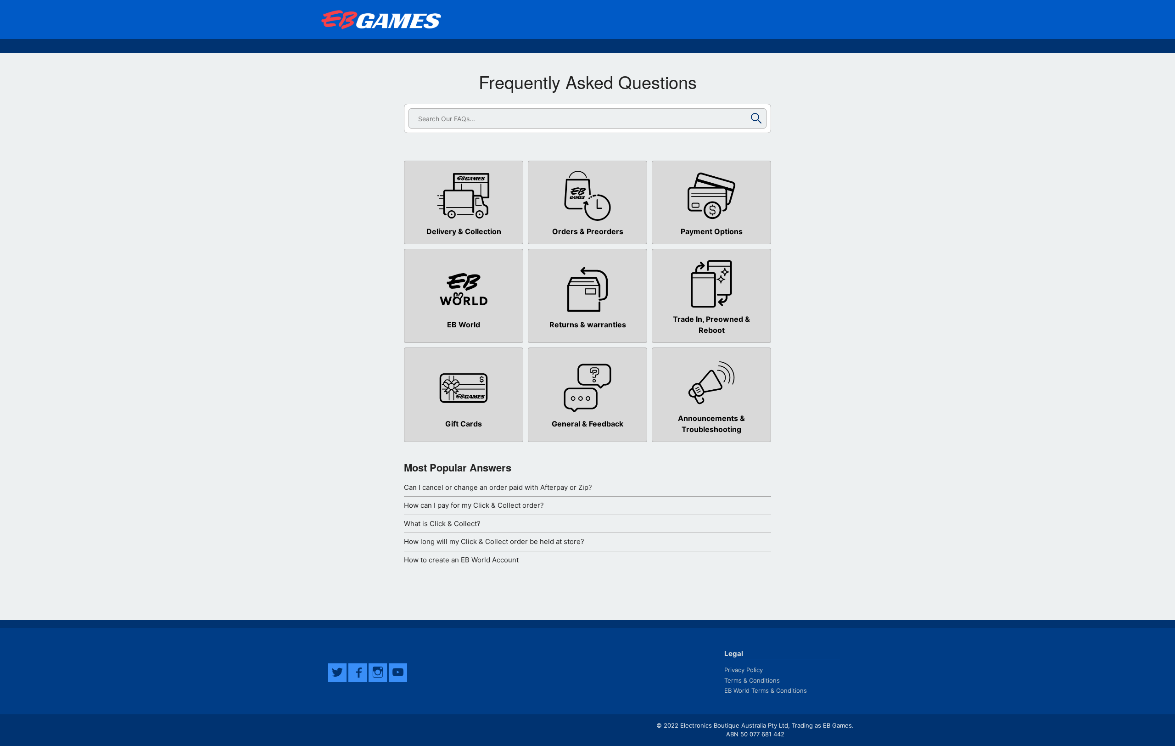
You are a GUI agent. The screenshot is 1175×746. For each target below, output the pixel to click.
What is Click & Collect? (442, 523)
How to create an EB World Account (461, 559)
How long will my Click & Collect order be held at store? (494, 541)
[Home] (381, 19)
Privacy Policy (743, 669)
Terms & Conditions (752, 680)
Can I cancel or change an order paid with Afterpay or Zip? (498, 487)
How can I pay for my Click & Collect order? (474, 505)
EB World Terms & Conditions (765, 690)
